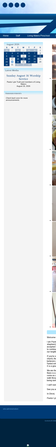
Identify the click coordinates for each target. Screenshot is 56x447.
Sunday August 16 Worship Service (24, 77)
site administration (10, 409)
